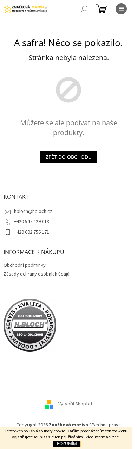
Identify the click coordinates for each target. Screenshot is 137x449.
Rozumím (67, 444)
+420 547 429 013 (31, 221)
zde (115, 437)
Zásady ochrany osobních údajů (37, 274)
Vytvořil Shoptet (75, 404)
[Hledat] (84, 9)
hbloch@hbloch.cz (33, 211)
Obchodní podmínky (25, 265)
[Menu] (121, 9)
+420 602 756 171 (31, 232)
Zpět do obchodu (69, 156)
